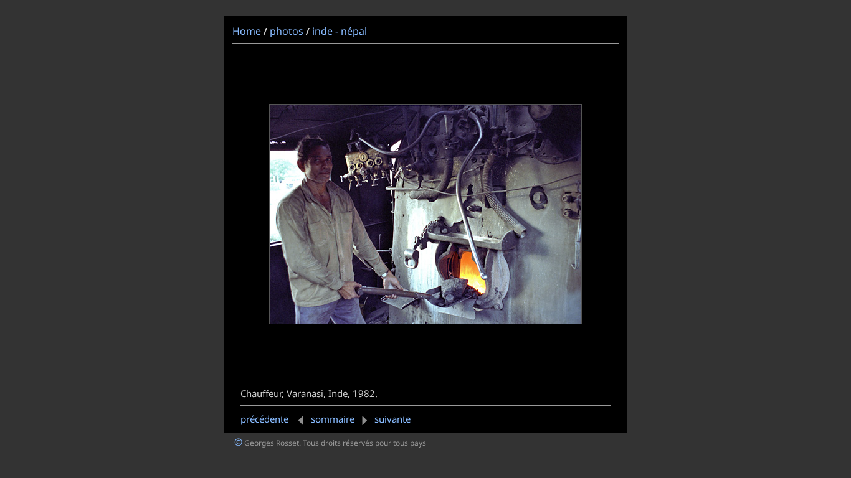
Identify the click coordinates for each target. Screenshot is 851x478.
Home (246, 31)
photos (286, 31)
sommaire (332, 419)
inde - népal (339, 31)
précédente (265, 419)
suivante (392, 419)
